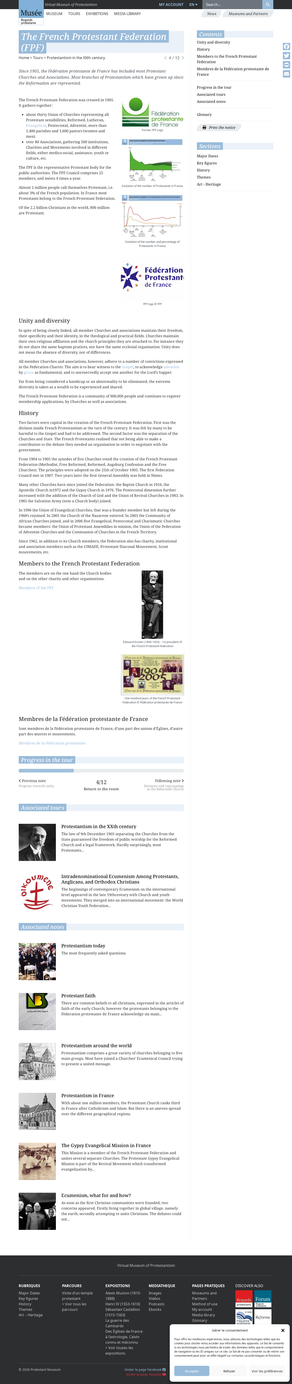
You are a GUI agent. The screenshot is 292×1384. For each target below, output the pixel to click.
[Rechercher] (267, 4)
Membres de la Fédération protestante (52, 743)
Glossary (204, 114)
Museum (54, 13)
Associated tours (211, 94)
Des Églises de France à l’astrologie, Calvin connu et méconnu (124, 1337)
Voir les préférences (267, 1371)
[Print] (286, 64)
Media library (127, 13)
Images (155, 1293)
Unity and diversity (213, 42)
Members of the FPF (36, 587)
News (211, 13)
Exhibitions (97, 13)
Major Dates (207, 155)
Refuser (229, 1371)
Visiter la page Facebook (143, 1369)
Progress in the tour (214, 87)
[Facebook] (286, 46)
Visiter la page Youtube (144, 1374)
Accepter (192, 1371)
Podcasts (156, 1303)
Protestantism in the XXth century (76, 57)
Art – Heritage (31, 1314)
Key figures (207, 163)
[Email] (286, 73)
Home (24, 57)
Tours (74, 13)
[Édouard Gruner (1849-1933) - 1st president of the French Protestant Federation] (152, 604)
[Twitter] (286, 55)
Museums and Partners (248, 13)
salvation (171, 366)
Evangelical (36, 125)
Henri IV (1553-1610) (122, 1303)
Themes (204, 177)
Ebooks (155, 1309)
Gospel (127, 366)
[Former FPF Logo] (152, 112)
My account (171, 4)
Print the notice (221, 127)
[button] (283, 1330)
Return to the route (101, 788)
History (203, 49)
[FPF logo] (152, 277)
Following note (164, 784)
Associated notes (211, 101)
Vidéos (154, 1298)
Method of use (204, 1303)
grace (29, 372)
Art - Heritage (209, 184)
